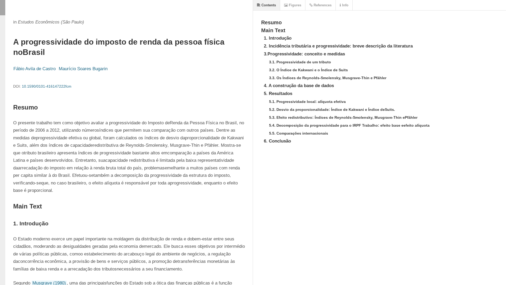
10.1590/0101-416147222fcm (46, 86)
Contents (268, 5)
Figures (294, 5)
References (322, 5)
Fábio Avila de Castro (34, 68)
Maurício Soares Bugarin (83, 68)
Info (344, 5)
